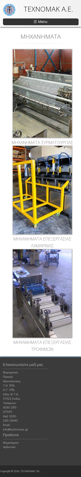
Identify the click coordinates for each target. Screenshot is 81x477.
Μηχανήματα (11, 442)
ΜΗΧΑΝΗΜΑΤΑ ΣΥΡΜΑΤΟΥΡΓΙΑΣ (42, 142)
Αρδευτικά (9, 447)
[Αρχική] (9, 14)
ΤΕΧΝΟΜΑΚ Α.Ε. (48, 9)
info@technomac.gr (15, 429)
